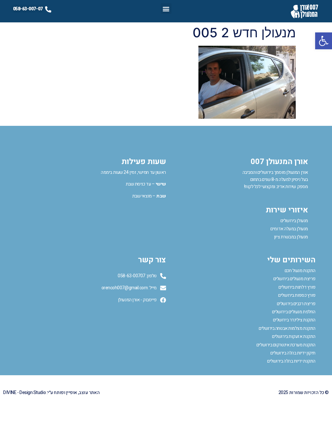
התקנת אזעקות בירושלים (293, 336)
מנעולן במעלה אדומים (289, 228)
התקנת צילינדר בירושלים (294, 320)
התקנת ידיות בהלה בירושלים (291, 361)
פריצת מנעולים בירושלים (294, 278)
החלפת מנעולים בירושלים (293, 311)
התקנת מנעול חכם (300, 270)
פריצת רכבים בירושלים (296, 303)
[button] (323, 40)
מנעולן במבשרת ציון (291, 236)
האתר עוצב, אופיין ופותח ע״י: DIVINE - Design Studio (51, 392)
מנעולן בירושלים (294, 220)
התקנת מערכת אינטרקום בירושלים (285, 344)
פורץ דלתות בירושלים (297, 287)
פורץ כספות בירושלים (296, 295)
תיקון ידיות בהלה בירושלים (292, 353)
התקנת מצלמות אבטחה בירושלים (287, 328)
